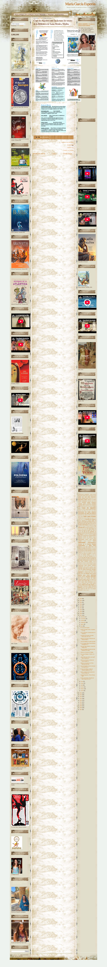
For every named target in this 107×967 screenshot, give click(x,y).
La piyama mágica (85, 554)
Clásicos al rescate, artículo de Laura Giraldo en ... (87, 661)
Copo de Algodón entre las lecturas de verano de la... (88, 666)
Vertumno (83, 587)
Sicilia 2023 (87, 580)
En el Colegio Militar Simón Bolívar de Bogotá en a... (88, 644)
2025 (81, 600)
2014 (81, 696)
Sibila (83, 580)
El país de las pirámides (88, 531)
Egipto (93, 520)
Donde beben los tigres (85, 518)
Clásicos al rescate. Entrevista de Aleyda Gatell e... (88, 639)
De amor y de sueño (91, 510)
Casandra (84, 502)
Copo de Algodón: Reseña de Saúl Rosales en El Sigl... (88, 650)
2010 (81, 704)
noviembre (83, 618)
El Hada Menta (90, 529)
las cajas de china (85, 557)
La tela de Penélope (88, 556)
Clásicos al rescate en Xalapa (87, 652)
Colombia (94, 503)
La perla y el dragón (86, 553)
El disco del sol (93, 523)
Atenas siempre (81, 498)
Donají (79, 518)
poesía (87, 573)
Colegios (89, 503)
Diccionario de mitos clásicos (87, 512)
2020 (81, 609)
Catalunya (93, 502)
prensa (93, 575)
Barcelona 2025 (82, 499)
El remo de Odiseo (89, 533)
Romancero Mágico (82, 579)
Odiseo (86, 572)
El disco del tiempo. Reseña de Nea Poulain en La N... (87, 678)
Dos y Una (83, 519)
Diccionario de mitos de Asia (84, 514)
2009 (81, 705)
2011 (81, 702)
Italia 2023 (92, 545)
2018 (81, 613)
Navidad (80, 572)
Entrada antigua (67, 153)
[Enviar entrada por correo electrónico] (72, 145)
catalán (88, 502)
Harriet (94, 540)
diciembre (83, 616)
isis (87, 545)
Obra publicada (29, 14)
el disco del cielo (85, 523)
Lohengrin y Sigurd (85, 562)
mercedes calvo (81, 568)
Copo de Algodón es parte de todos (88, 641)
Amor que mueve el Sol (91, 495)
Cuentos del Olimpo (82, 510)
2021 (81, 607)
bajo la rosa (93, 498)
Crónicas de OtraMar (81, 509)
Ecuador (79, 520)
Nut (83, 572)
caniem (79, 502)
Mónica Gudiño (92, 570)
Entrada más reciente (39, 153)
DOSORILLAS (88, 519)
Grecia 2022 (88, 539)
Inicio (54, 153)
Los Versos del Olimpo (86, 564)
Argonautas (93, 496)
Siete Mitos (92, 580)
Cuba (87, 509)
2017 (81, 615)
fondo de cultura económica (88, 538)
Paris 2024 (90, 572)
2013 (81, 698)
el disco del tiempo (83, 524)
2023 (81, 604)
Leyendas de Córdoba (85, 558)
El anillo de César (87, 522)
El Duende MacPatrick (90, 526)
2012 (81, 700)
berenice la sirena (92, 499)
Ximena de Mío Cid (85, 588)
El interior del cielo (90, 530)
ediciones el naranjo (86, 520)
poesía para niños (84, 575)
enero (82, 690)
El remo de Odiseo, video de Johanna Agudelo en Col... (87, 669)
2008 (81, 707)
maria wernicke (86, 566)
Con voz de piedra (89, 506)
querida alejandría (91, 576)
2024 (81, 602)
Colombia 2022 (88, 504)
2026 (81, 598)
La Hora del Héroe (88, 550)
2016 (81, 693)
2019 (81, 611)
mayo (82, 683)
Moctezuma (87, 570)
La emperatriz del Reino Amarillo (84, 549)
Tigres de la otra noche (88, 584)
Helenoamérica (92, 542)
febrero (82, 688)
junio (82, 681)
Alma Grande (83, 495)
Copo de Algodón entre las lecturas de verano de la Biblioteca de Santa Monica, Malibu (52, 22)
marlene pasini (93, 566)
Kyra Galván (88, 548)
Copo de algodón (83, 494)
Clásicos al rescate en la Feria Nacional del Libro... (87, 664)
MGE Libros (43, 14)
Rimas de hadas (91, 578)
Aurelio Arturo (88, 498)
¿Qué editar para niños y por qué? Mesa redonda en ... (88, 658)
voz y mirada (88, 587)
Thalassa (84, 583)
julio (82, 626)
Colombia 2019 (81, 504)
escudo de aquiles (87, 536)
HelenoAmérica (59, 14)
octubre (82, 620)
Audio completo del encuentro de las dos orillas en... (87, 672)
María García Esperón (80, 3)
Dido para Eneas (89, 516)
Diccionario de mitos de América (87, 513)
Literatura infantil (88, 561)
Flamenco (80, 538)
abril (82, 685)
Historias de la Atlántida (84, 544)
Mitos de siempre (81, 570)
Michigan (94, 569)
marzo (82, 686)
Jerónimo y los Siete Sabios (84, 546)
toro (95, 584)
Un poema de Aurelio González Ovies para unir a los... (87, 636)
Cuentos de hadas (92, 509)
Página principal (19, 14)
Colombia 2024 (83, 506)
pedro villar (83, 573)
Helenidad (51, 14)
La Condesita (93, 548)
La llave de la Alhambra (87, 552)
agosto (82, 624)
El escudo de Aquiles (89, 527)
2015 (81, 694)
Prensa (36, 14)
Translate (21, 25)
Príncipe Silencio (81, 576)
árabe (89, 496)
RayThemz (21, 956)
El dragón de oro (91, 524)
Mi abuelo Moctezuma (86, 569)
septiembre (83, 622)
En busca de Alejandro (87, 534)
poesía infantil (93, 573)
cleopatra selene (82, 503)
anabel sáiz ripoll (82, 496)
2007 (81, 709)
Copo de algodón (44, 137)
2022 (81, 606)
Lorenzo (90, 562)
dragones (94, 519)
